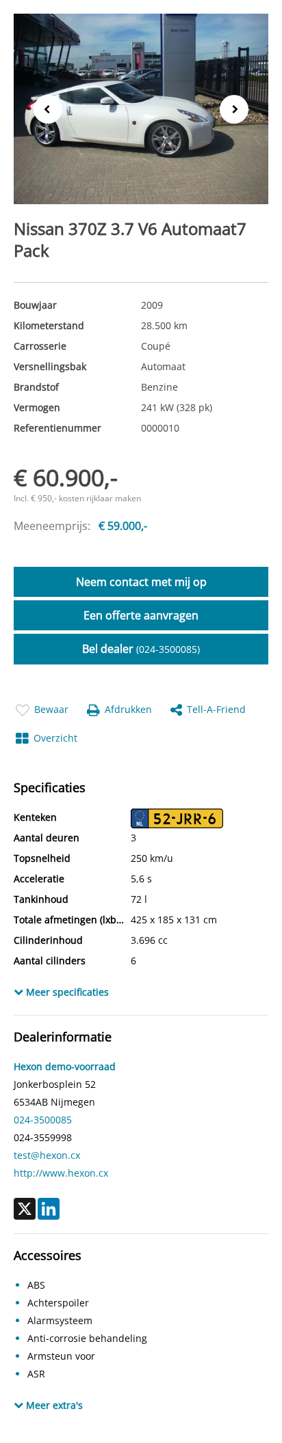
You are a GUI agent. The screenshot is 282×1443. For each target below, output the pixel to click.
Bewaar (51, 709)
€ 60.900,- (66, 477)
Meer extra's (53, 1405)
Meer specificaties (66, 991)
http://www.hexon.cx (61, 1172)
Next (238, 109)
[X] (25, 1209)
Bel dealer (141, 648)
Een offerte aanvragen (141, 615)
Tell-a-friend (216, 709)
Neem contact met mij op (141, 581)
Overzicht (55, 737)
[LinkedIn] (49, 1209)
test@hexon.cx (47, 1155)
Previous (44, 108)
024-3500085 (43, 1119)
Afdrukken (128, 709)
